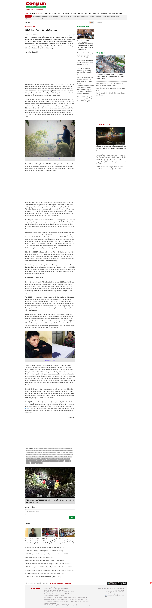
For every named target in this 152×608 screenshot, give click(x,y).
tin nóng (61, 461)
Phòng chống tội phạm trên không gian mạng (45, 16)
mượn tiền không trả (47, 454)
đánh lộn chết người (49, 456)
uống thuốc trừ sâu (66, 452)
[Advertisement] (89, 6)
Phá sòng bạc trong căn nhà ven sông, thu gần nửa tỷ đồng (50, 541)
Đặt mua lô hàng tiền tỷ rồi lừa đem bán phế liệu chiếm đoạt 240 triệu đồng (85, 99)
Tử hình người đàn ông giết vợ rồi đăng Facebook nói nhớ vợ (44, 554)
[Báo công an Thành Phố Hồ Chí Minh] (35, 4)
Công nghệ (111, 13)
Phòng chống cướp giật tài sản (50, 18)
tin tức (67, 461)
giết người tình (31, 450)
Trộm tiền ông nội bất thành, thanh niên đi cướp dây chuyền (32, 541)
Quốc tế (88, 13)
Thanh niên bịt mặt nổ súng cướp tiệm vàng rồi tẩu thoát (43, 573)
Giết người (37, 448)
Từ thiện (104, 13)
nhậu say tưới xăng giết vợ (49, 448)
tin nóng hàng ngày (36, 463)
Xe (117, 13)
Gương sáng (96, 13)
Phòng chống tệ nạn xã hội (33, 18)
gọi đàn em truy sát (43, 459)
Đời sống (74, 13)
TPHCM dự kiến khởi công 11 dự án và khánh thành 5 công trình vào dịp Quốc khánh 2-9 (110, 76)
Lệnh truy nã (64, 18)
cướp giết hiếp (31, 461)
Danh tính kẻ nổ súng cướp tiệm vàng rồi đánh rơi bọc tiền (44, 560)
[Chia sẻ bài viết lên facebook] (69, 34)
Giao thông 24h (45, 13)
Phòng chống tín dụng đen (80, 16)
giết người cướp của (65, 448)
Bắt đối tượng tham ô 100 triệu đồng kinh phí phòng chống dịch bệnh (47, 567)
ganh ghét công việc (60, 454)
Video (120, 13)
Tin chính (32, 13)
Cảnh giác (98, 16)
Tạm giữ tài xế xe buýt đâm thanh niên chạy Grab (41, 576)
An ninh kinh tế (56, 13)
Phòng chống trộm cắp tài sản (111, 16)
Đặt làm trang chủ (34, 583)
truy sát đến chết (32, 459)
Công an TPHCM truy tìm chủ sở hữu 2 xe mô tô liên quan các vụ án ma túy (85, 62)
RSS (92, 22)
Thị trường (66, 13)
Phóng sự (91, 16)
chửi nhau (70, 454)
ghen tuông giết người (43, 450)
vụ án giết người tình (36, 452)
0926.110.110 (59, 583)
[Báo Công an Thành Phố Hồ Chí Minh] (26, 13)
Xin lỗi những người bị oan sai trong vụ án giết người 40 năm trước (67, 541)
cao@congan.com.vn (118, 594)
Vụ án (37, 13)
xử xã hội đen (38, 456)
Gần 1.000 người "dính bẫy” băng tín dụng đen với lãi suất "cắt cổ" (46, 563)
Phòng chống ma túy (65, 16)
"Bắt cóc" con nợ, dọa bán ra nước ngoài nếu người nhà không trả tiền (47, 570)
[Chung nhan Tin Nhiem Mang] (114, 595)
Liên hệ (45, 583)
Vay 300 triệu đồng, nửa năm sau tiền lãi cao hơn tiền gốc (43, 547)
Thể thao (81, 13)
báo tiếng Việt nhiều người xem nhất (47, 461)
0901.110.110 (67, 583)
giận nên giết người (56, 450)
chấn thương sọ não (56, 459)
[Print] (74, 34)
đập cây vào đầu (61, 456)
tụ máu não (66, 459)
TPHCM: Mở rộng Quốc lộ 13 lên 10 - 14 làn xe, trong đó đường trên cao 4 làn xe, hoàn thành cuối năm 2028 (111, 162)
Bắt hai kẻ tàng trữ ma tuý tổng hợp (37, 557)
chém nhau (30, 456)
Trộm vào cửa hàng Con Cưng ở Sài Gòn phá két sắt (42, 550)
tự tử (58, 452)
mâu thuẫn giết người (33, 454)
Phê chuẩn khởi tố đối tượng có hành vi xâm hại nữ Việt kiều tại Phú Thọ (85, 55)
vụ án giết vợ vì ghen (49, 452)
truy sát (69, 456)
